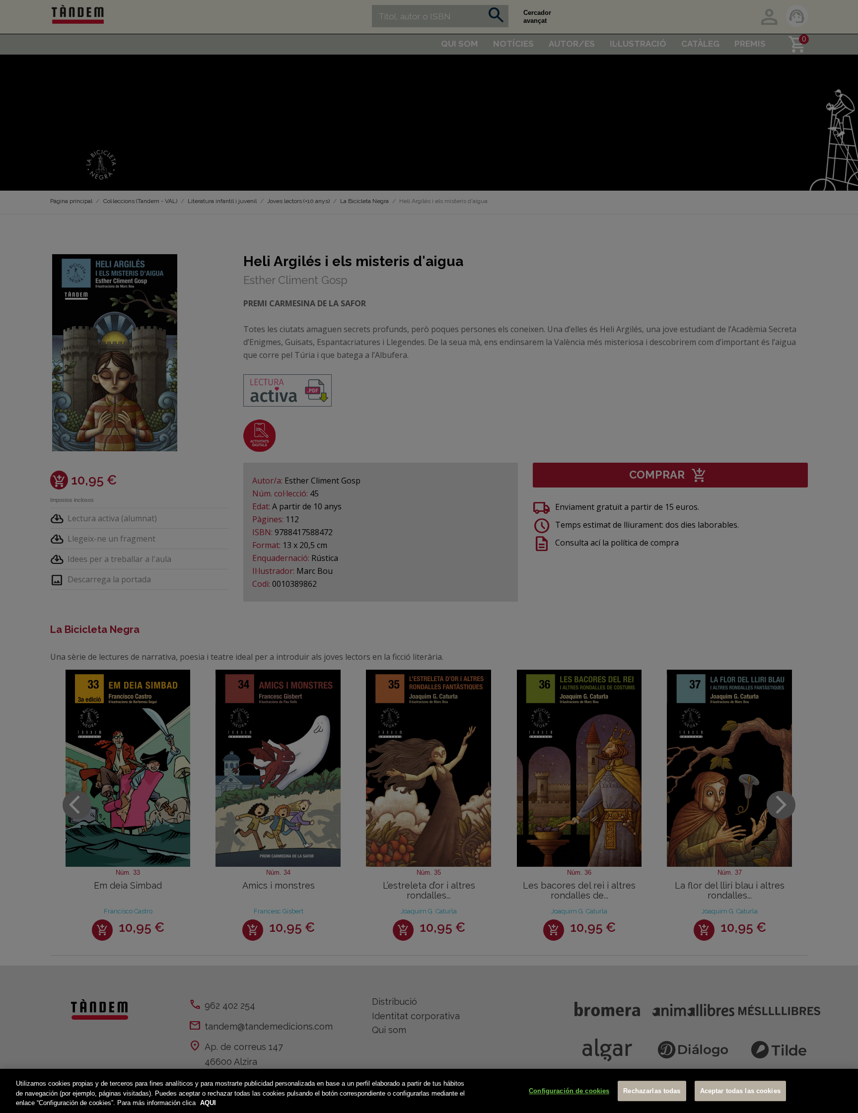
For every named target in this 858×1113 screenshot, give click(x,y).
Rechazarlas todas (651, 1091)
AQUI (208, 1103)
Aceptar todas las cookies (740, 1091)
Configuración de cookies (569, 1091)
